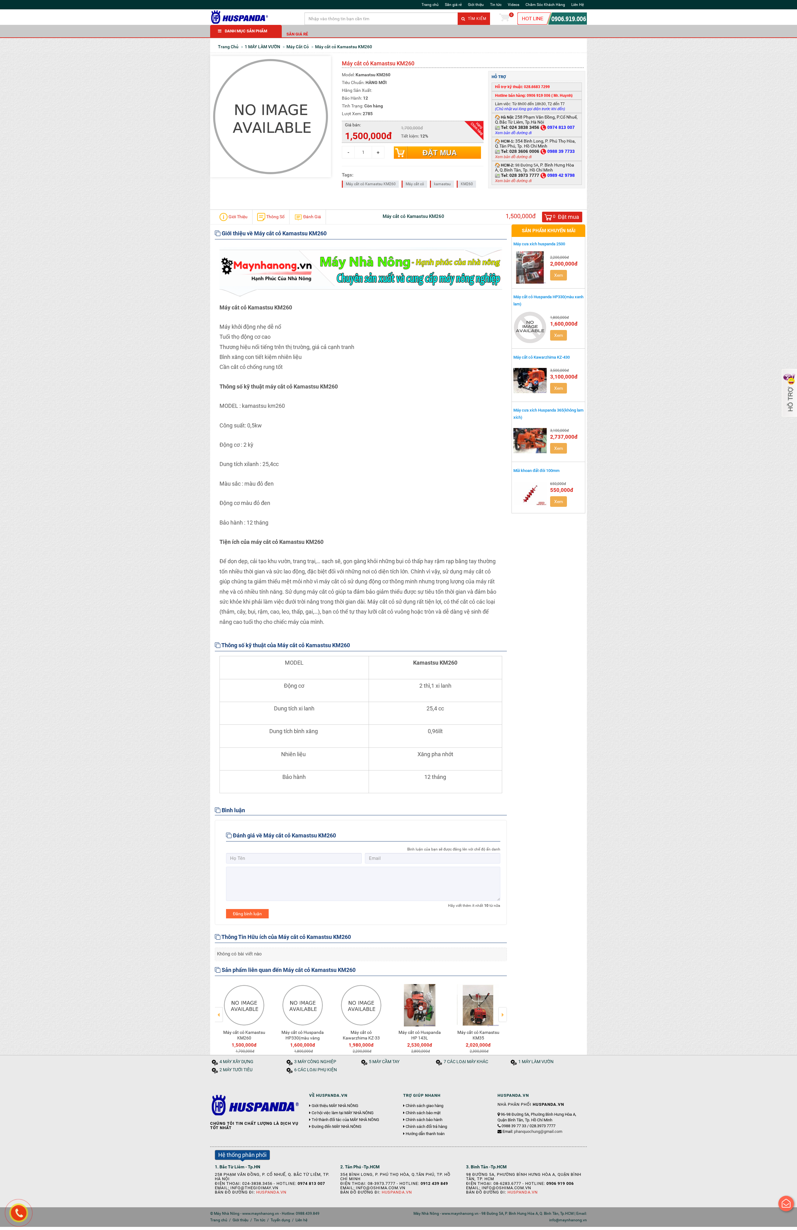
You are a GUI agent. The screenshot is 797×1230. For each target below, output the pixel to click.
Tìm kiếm (476, 18)
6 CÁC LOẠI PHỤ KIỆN (315, 1069)
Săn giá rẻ (453, 4)
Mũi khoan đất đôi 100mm (536, 470)
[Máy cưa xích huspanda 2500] (530, 267)
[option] (244, 1018)
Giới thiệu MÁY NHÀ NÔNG (335, 1106)
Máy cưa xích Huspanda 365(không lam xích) (548, 414)
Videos (513, 4)
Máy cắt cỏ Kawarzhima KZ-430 (541, 357)
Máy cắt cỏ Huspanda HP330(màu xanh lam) (548, 300)
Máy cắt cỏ (415, 184)
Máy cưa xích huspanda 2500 (539, 244)
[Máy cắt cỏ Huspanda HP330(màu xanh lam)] (530, 327)
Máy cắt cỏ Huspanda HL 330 (361, 1035)
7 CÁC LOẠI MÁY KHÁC (466, 1061)
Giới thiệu (476, 4)
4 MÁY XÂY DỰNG (236, 1061)
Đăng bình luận (247, 913)
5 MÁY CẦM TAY (384, 1061)
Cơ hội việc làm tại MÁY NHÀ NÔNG (343, 1113)
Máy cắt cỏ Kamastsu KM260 (371, 184)
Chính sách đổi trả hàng (426, 1126)
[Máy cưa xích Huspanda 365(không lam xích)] (530, 440)
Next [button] (502, 1010)
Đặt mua (439, 152)
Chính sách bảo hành (424, 1120)
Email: (532, 1131)
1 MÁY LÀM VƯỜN (536, 1061)
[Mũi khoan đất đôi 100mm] (530, 494)
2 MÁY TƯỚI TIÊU (235, 1069)
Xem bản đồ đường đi (513, 157)
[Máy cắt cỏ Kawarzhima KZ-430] (530, 380)
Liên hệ (301, 1220)
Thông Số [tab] (275, 216)
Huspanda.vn (271, 1192)
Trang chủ (430, 4)
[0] (504, 18)
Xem (558, 275)
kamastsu (442, 184)
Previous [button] (219, 1010)
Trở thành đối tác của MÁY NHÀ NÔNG (345, 1120)
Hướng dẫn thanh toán (425, 1134)
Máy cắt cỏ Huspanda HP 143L (244, 1035)
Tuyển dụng (280, 1220)
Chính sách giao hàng (424, 1106)
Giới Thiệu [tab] (238, 216)
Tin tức (496, 4)
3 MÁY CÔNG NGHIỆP (315, 1061)
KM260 (467, 184)
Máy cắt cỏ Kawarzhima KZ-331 (478, 1035)
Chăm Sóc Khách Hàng (545, 4)
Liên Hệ (577, 4)
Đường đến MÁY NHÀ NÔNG (336, 1126)
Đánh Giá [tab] (311, 216)
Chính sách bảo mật (423, 1113)
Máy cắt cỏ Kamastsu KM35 (303, 1035)
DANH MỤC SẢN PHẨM (246, 31)
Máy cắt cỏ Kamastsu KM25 (420, 1035)
